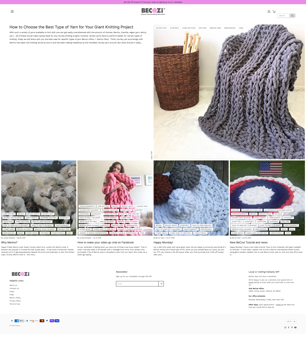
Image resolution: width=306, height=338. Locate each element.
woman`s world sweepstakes (93, 233)
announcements (87, 206)
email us (279, 305)
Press (12, 291)
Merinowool (230, 28)
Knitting (203, 28)
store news (31, 233)
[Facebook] (289, 327)
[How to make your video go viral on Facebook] (115, 198)
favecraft (288, 217)
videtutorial (58, 233)
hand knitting (22, 221)
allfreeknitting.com (251, 210)
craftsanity (274, 217)
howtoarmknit (62, 225)
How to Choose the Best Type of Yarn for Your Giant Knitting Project (71, 27)
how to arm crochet (41, 221)
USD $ (289, 321)
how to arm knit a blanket (15, 225)
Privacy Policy (15, 301)
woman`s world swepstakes (123, 233)
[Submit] (161, 283)
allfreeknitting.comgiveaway (278, 210)
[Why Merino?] (38, 198)
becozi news (33, 214)
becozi (21, 214)
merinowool (9, 233)
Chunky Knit (161, 28)
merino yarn (63, 229)
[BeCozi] (153, 11)
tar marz (45, 233)
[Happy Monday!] (191, 198)
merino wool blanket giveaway (94, 225)
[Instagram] (285, 327)
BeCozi (17, 325)
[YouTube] (295, 327)
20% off (235, 210)
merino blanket (24, 229)
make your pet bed (88, 221)
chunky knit (47, 214)
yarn (241, 28)
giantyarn (8, 221)
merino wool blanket (45, 229)
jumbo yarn (8, 229)
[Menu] (12, 11)
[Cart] (274, 11)
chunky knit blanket (12, 217)
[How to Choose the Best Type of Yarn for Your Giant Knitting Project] (229, 92)
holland (285, 221)
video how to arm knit (104, 229)
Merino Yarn (215, 28)
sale (292, 229)
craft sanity (31, 217)
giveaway (96, 214)
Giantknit (174, 28)
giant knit (126, 210)
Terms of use (15, 304)
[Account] (269, 11)
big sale (278, 214)
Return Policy (15, 298)
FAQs (12, 295)
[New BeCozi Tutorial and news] (267, 198)
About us (13, 285)
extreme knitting (49, 217)
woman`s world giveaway (130, 229)
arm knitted (9, 214)
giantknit (64, 217)
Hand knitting (188, 28)
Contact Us (14, 288)
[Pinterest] (292, 327)
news (20, 233)
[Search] (292, 15)
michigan (274, 229)
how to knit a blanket (42, 225)
